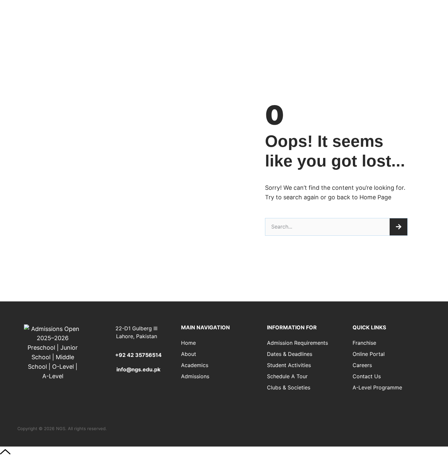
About (188, 354)
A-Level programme (377, 387)
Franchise (364, 343)
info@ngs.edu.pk (138, 369)
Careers (362, 365)
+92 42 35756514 (138, 355)
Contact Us (367, 376)
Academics (194, 365)
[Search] (398, 226)
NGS (60, 428)
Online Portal (369, 354)
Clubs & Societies (288, 387)
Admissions (195, 376)
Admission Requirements (297, 343)
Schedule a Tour (287, 376)
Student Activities (289, 365)
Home (188, 343)
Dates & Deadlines (289, 354)
